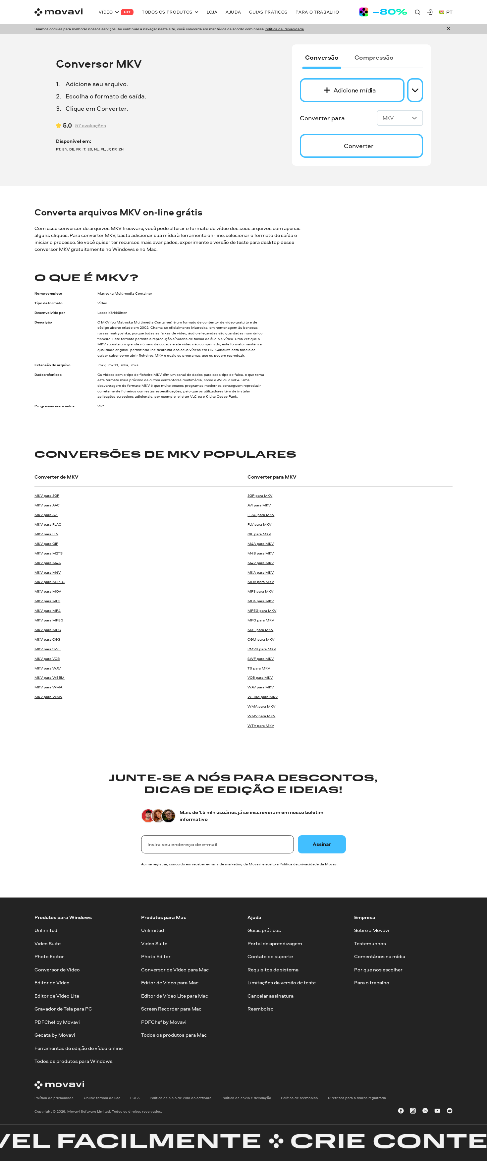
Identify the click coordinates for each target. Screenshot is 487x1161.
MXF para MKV (260, 629)
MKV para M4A (47, 562)
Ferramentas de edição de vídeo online (78, 1048)
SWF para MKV (260, 658)
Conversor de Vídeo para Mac (175, 969)
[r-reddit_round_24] (450, 1111)
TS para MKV (258, 668)
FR (78, 149)
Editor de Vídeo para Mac (169, 982)
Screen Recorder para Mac (171, 1009)
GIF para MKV (259, 534)
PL (103, 149)
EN (64, 149)
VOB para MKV (260, 677)
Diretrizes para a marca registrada (357, 1097)
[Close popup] (449, 29)
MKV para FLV (46, 534)
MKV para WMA (48, 687)
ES (89, 149)
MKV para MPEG (48, 620)
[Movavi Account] (430, 12)
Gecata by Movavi (54, 1035)
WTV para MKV (260, 725)
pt (449, 12)
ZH (121, 149)
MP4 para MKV (260, 601)
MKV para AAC (47, 505)
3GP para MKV (259, 495)
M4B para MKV (260, 553)
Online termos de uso (102, 1097)
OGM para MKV (260, 639)
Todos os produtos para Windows (73, 1061)
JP (108, 149)
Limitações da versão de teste (281, 982)
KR (114, 149)
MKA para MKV (260, 572)
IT (83, 149)
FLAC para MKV (260, 514)
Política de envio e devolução (246, 1097)
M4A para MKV (260, 543)
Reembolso (260, 1009)
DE (71, 149)
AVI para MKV (259, 505)
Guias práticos (264, 930)
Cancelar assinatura (270, 996)
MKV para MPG (47, 629)
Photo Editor (49, 957)
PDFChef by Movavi (57, 1022)
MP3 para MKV (260, 591)
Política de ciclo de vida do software (180, 1097)
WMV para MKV (261, 716)
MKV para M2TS (48, 553)
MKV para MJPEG (49, 581)
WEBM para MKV (262, 696)
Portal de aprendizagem (274, 943)
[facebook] (401, 1111)
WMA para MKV (261, 706)
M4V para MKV (260, 562)
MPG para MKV (260, 620)
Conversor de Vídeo (57, 969)
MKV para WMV (48, 696)
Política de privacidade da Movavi (309, 864)
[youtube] (437, 1111)
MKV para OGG (47, 639)
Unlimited (45, 930)
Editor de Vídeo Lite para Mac (174, 996)
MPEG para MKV (261, 610)
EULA (134, 1097)
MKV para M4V (47, 572)
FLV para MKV (259, 524)
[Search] (417, 12)
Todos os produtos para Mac (174, 1035)
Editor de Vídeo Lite (56, 996)
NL (96, 149)
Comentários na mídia (379, 957)
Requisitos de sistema (272, 969)
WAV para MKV (260, 687)
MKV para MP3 (47, 601)
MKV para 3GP (46, 495)
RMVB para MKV (261, 649)
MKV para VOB (47, 658)
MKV (388, 117)
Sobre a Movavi (371, 930)
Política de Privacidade (284, 28)
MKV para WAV (47, 668)
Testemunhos (370, 943)
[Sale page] (383, 12)
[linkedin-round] (425, 1111)
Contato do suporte (270, 957)
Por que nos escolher (378, 969)
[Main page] (58, 12)
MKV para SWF (47, 649)
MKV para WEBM (49, 677)
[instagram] (413, 1111)
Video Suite (47, 943)
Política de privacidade (54, 1097)
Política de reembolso (299, 1097)
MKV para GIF (46, 543)
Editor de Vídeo (52, 982)
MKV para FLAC (47, 524)
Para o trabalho (371, 982)
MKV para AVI (46, 514)
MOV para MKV (260, 581)
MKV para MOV (47, 591)
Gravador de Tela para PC (63, 1009)
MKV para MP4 (47, 610)
